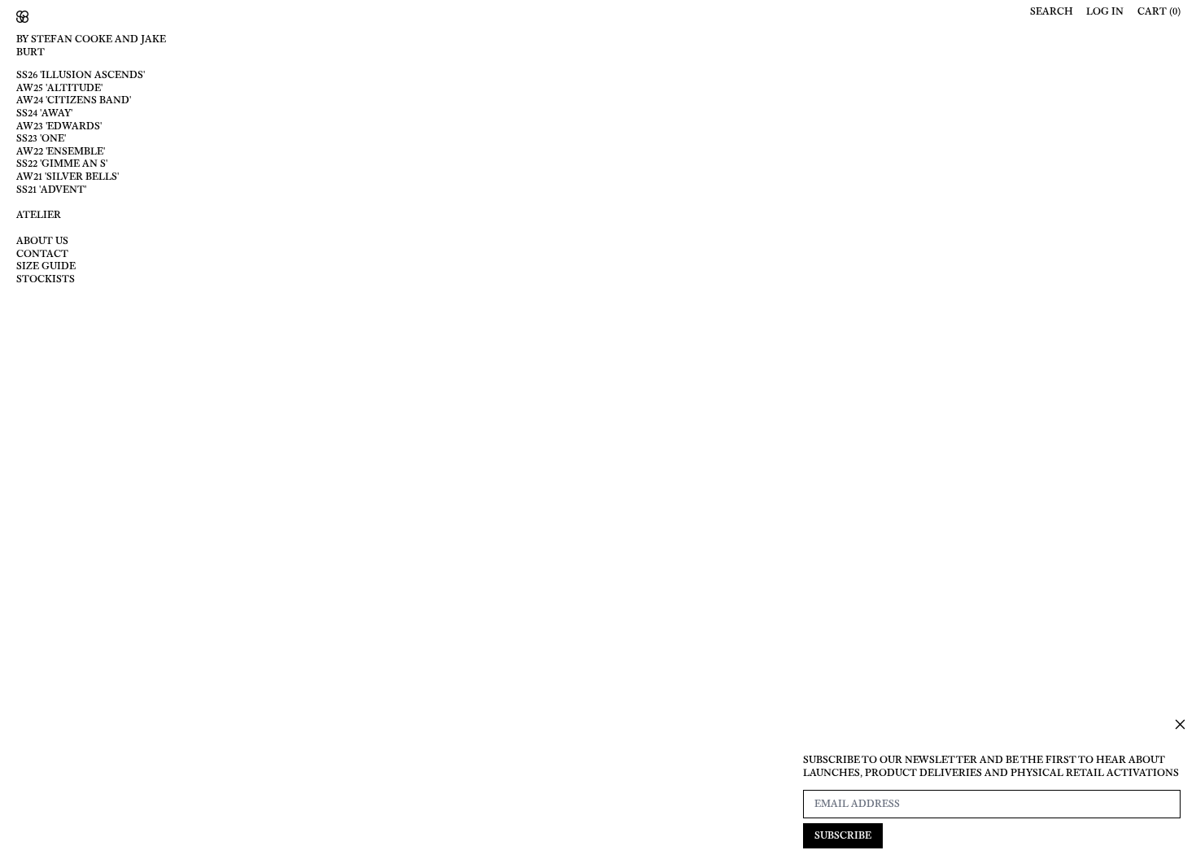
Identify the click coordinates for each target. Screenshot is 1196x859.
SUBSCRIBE (842, 835)
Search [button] (1051, 12)
